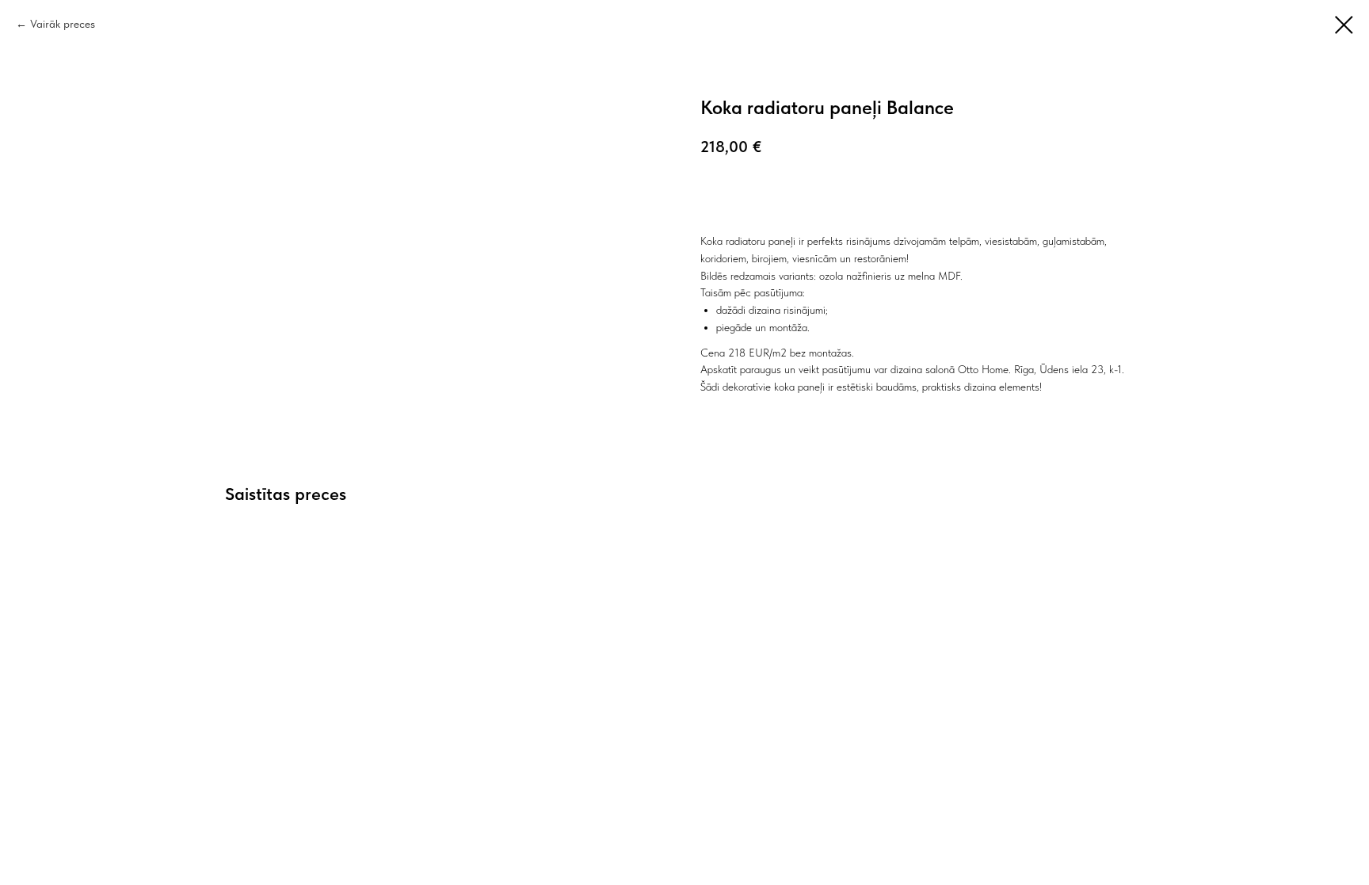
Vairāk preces (62, 23)
